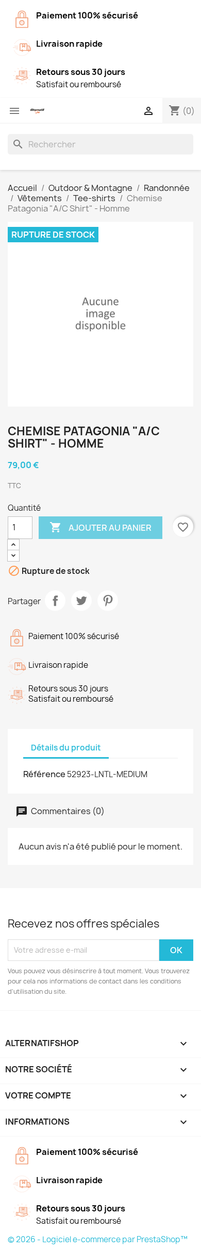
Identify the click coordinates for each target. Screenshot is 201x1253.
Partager (55, 600)
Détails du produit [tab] (66, 747)
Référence (44, 774)
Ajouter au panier (100, 527)
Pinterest (107, 600)
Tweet (81, 600)
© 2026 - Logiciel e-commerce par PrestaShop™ (98, 1239)
